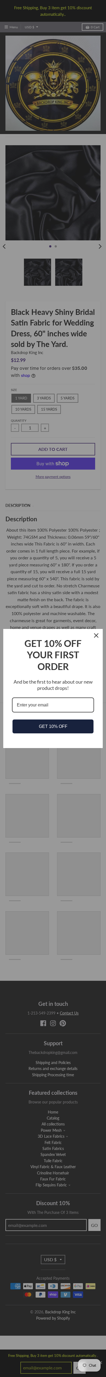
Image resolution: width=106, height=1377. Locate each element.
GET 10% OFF (53, 726)
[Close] (96, 635)
